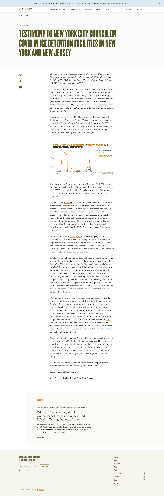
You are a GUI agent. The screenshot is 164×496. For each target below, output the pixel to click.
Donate (107, 9)
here (83, 83)
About (98, 9)
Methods (117, 463)
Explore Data (54, 9)
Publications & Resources (71, 9)
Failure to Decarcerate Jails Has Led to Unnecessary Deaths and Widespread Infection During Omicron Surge (62, 416)
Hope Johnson (65, 407)
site (129, 3)
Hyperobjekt (40, 490)
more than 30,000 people (82, 264)
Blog (115, 467)
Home (116, 457)
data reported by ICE (72, 117)
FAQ (115, 470)
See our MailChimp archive (27, 471)
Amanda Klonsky (54, 407)
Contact (116, 477)
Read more (40, 437)
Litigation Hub (88, 9)
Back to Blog (25, 16)
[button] (137, 9)
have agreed (75, 237)
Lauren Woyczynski (79, 407)
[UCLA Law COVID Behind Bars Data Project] (27, 9)
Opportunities (119, 473)
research (68, 203)
